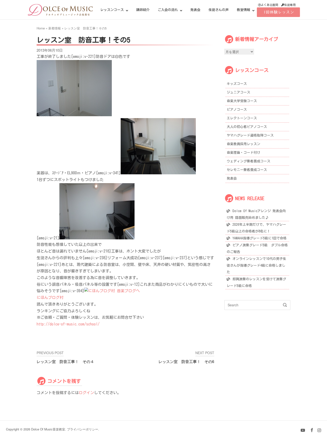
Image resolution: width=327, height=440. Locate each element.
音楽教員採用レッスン (243, 144)
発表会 (195, 9)
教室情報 (243, 9)
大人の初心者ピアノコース (247, 126)
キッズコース (237, 83)
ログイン (86, 393)
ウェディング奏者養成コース (248, 161)
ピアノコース (237, 109)
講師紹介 (143, 9)
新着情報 (54, 28)
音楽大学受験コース (242, 101)
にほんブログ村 (50, 297)
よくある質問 (269, 4)
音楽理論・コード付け (243, 152)
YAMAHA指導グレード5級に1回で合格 (259, 238)
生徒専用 (290, 4)
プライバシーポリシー (82, 429)
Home (41, 28)
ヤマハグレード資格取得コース (250, 135)
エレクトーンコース (242, 118)
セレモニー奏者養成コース (247, 169)
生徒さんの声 (219, 9)
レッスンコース (112, 9)
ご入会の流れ (168, 9)
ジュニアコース (238, 92)
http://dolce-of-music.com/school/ (68, 324)
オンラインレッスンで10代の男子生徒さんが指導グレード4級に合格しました (256, 265)
